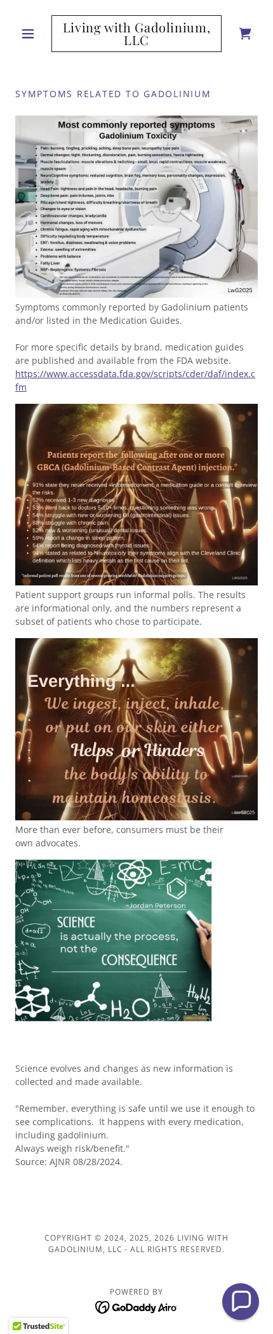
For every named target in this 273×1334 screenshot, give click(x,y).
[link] (136, 33)
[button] (33, 33)
